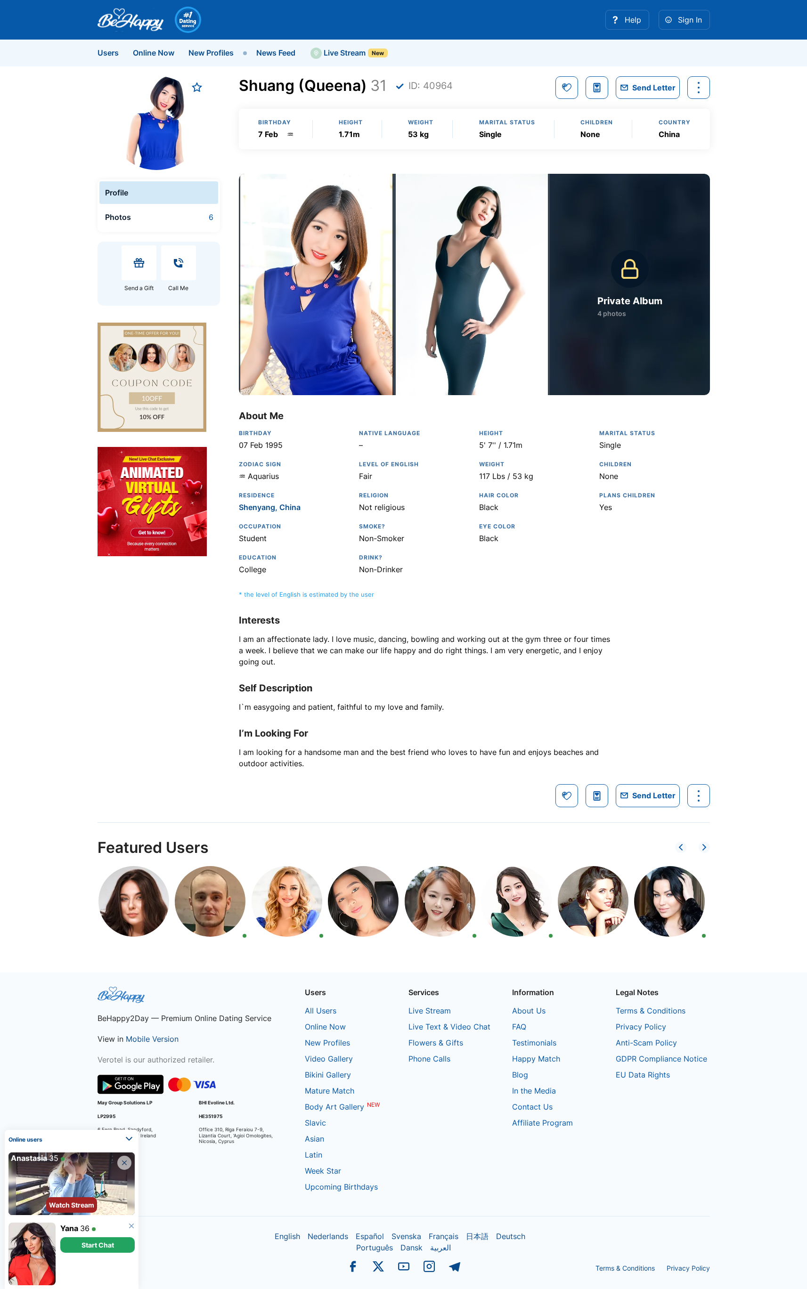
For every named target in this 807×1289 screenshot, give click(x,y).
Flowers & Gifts (435, 1042)
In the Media (534, 1090)
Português (374, 1247)
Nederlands (328, 1236)
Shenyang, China (270, 507)
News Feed (275, 52)
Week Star (323, 1171)
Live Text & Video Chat (449, 1026)
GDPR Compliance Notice (661, 1058)
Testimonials (534, 1042)
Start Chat (98, 1245)
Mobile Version (152, 1039)
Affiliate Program (542, 1122)
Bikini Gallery (328, 1074)
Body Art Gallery (334, 1106)
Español (370, 1236)
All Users (320, 1010)
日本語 (477, 1236)
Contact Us (532, 1106)
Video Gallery (329, 1058)
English (287, 1236)
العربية (440, 1247)
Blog (520, 1074)
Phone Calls (429, 1058)
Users (108, 52)
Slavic (315, 1122)
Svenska (406, 1236)
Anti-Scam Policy (646, 1042)
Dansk (411, 1247)
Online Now (153, 52)
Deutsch (510, 1236)
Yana (69, 1228)
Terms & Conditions (650, 1010)
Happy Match (536, 1058)
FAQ (519, 1026)
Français (443, 1236)
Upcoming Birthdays (341, 1187)
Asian (314, 1138)
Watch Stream (71, 1205)
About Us (529, 1010)
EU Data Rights (643, 1074)
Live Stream (344, 52)
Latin (313, 1154)
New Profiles (211, 52)
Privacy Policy (641, 1026)
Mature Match (329, 1090)
